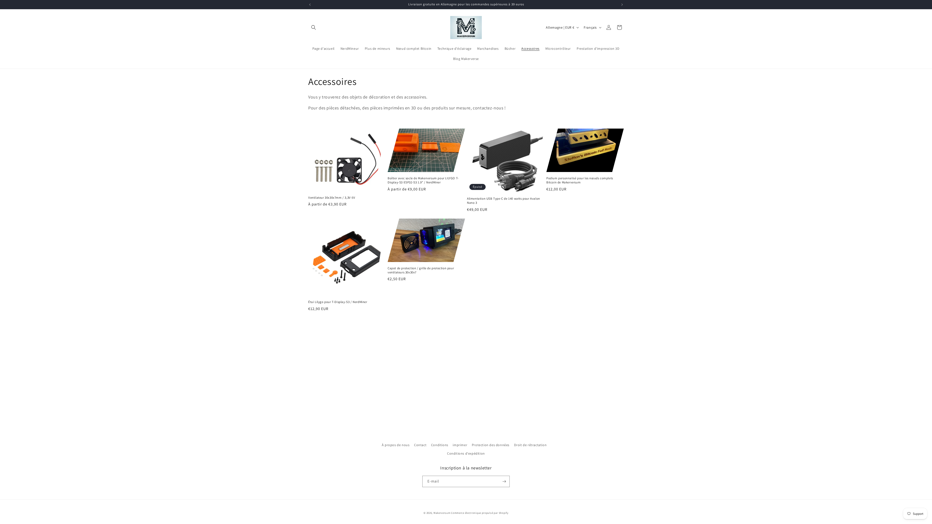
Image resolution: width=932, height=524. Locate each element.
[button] (313, 27)
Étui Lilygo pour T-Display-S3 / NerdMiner (337, 302)
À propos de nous (396, 445)
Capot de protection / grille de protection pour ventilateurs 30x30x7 (421, 270)
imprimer (460, 445)
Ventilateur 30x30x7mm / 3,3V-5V (331, 198)
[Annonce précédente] (310, 4)
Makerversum (441, 513)
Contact (420, 445)
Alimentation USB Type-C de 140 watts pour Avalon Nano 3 (503, 201)
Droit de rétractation (530, 445)
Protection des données (490, 445)
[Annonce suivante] (622, 4)
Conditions (439, 445)
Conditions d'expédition (466, 453)
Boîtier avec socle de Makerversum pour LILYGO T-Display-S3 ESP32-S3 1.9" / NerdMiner (423, 180)
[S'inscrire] (504, 481)
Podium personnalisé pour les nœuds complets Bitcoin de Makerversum (579, 180)
